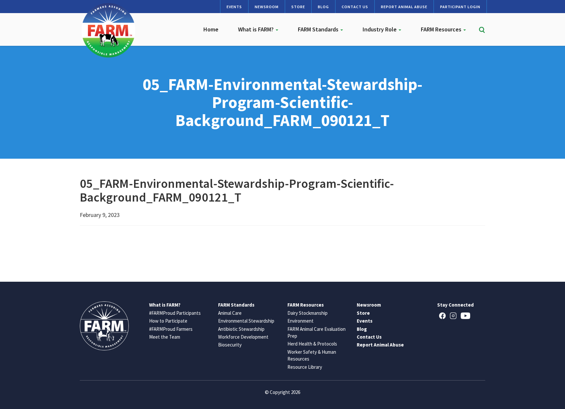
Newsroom (267, 6)
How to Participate (168, 321)
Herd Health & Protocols (312, 344)
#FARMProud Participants (175, 313)
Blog (323, 6)
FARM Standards (319, 29)
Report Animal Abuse (404, 6)
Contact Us (355, 6)
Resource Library (304, 367)
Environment (300, 321)
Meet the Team (164, 337)
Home (210, 29)
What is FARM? (256, 29)
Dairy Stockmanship (307, 313)
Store (298, 6)
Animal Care (230, 313)
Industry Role (380, 29)
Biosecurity (230, 345)
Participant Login (460, 6)
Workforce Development (243, 337)
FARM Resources (442, 29)
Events (234, 6)
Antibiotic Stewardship (241, 329)
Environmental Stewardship (246, 321)
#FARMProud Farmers (171, 329)
